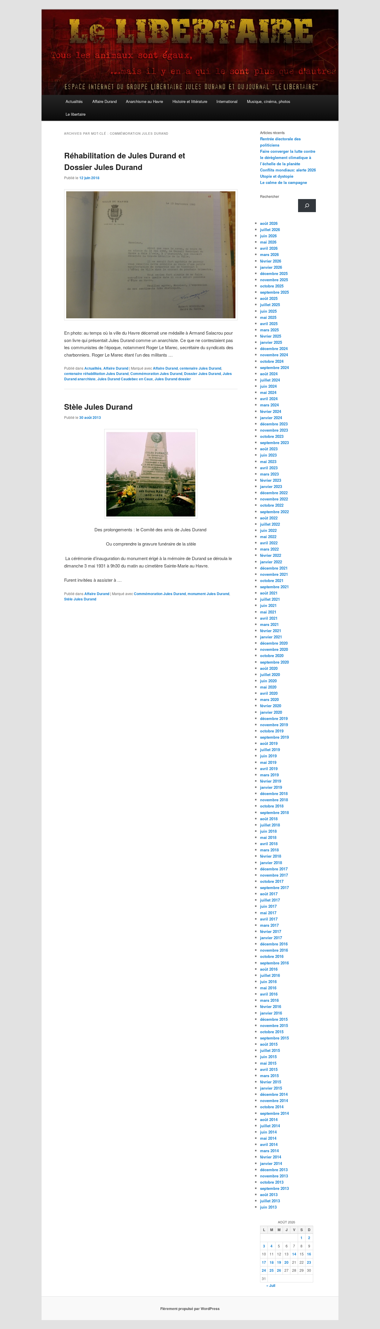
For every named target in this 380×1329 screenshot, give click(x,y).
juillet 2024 (270, 380)
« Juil (270, 1285)
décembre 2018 (274, 793)
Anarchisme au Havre (144, 101)
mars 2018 (269, 850)
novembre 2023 (274, 430)
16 (309, 1254)
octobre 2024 (272, 361)
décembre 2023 (274, 424)
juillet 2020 (270, 674)
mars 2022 (269, 549)
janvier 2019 (271, 787)
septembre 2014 (274, 1113)
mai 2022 (268, 536)
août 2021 (269, 593)
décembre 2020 (274, 643)
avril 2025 (269, 323)
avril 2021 (269, 618)
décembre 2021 (274, 568)
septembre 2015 (274, 1038)
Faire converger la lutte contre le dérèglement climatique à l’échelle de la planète (287, 157)
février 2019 (270, 781)
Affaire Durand (104, 101)
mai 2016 (268, 988)
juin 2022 (268, 530)
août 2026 (269, 223)
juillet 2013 (270, 1201)
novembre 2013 (274, 1176)
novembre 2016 (274, 950)
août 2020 (269, 668)
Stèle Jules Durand (98, 406)
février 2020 (270, 705)
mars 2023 (269, 474)
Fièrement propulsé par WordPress (190, 1308)
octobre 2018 (272, 806)
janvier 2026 (271, 267)
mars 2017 (269, 925)
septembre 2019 (274, 737)
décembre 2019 (274, 718)
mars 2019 (269, 775)
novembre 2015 (274, 1025)
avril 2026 (269, 248)
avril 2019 (269, 768)
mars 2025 (269, 330)
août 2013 (269, 1194)
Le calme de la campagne (283, 182)
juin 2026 (268, 236)
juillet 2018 (270, 825)
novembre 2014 (274, 1100)
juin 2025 (268, 311)
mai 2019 (268, 762)
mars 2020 (269, 699)
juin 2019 (268, 756)
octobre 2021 (272, 580)
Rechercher (269, 196)
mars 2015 (269, 1075)
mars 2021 (269, 624)
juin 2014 (268, 1132)
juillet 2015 (270, 1050)
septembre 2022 (274, 511)
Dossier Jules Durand (202, 373)
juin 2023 (268, 455)
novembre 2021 (274, 574)
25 (272, 1270)
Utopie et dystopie (276, 176)
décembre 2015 (274, 1019)
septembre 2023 (274, 442)
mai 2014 (268, 1138)
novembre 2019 (274, 724)
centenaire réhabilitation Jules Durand (96, 373)
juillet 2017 (270, 900)
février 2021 (270, 630)
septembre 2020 (274, 662)
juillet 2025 (270, 304)
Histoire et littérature (189, 101)
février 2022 (270, 555)
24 (264, 1270)
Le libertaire (76, 114)
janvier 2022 (271, 562)
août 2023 (269, 449)
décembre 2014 (274, 1094)
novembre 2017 (274, 875)
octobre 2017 (272, 881)
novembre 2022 (274, 499)
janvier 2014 (271, 1163)
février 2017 (270, 931)
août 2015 (269, 1044)
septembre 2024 (274, 367)
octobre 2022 (272, 505)
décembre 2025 (274, 273)
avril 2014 (269, 1144)
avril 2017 (269, 919)
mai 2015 (268, 1063)
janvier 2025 (271, 342)
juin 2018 (268, 831)
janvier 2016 (271, 1013)
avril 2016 (269, 994)
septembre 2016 (274, 963)
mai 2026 (268, 242)
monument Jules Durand (208, 593)
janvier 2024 (271, 417)
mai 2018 (268, 837)
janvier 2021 (271, 637)
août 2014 (269, 1119)
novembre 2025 (274, 279)
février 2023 (270, 480)
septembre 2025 (274, 292)
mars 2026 (269, 254)
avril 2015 (269, 1069)
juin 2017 (268, 906)
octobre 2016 (272, 956)
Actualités (74, 101)
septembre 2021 (274, 586)
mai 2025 (268, 317)
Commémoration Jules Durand (156, 373)
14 (294, 1254)
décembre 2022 (274, 492)
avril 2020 (269, 693)
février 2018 (270, 856)
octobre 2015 (272, 1031)
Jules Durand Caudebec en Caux (125, 378)
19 (279, 1262)
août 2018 (269, 818)
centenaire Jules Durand (200, 368)
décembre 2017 (274, 869)
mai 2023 (268, 461)
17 (264, 1262)
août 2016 (269, 969)
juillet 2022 (270, 524)
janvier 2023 (271, 486)
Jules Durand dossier (173, 378)
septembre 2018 (274, 812)
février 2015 (270, 1082)
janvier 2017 (271, 937)
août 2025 (269, 298)
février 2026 (270, 261)
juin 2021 (268, 605)
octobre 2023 (272, 436)
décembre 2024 (274, 348)
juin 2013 (268, 1207)
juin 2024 (268, 386)
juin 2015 (268, 1056)
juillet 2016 (270, 975)
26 (279, 1270)
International (227, 101)
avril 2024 (269, 398)
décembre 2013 (274, 1169)
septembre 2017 (274, 887)
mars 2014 (269, 1150)
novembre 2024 (274, 354)
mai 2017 (268, 912)
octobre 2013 (272, 1182)
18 (272, 1262)
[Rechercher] (307, 205)
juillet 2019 (270, 749)
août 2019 (269, 743)
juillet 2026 (270, 229)
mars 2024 (269, 405)
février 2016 (270, 1006)
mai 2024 (268, 392)
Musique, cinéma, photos (268, 101)
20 (286, 1262)
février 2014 (270, 1157)
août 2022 (269, 518)
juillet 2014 (270, 1125)
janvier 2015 (271, 1088)
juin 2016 (268, 981)
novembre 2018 (274, 799)
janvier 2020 (271, 712)
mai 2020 (268, 687)
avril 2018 (269, 843)
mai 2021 (268, 612)
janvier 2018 (271, 862)
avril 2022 (269, 543)
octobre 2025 (272, 286)
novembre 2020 (274, 649)
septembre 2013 (274, 1188)
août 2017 (269, 893)
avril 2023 (269, 467)
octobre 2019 (272, 731)
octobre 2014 (272, 1106)
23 (309, 1262)
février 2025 (270, 336)
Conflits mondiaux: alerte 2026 (288, 170)
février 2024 (270, 411)
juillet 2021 (270, 599)
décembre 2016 (274, 944)
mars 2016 (269, 1000)
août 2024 (269, 373)
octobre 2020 (272, 655)
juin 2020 (268, 680)
